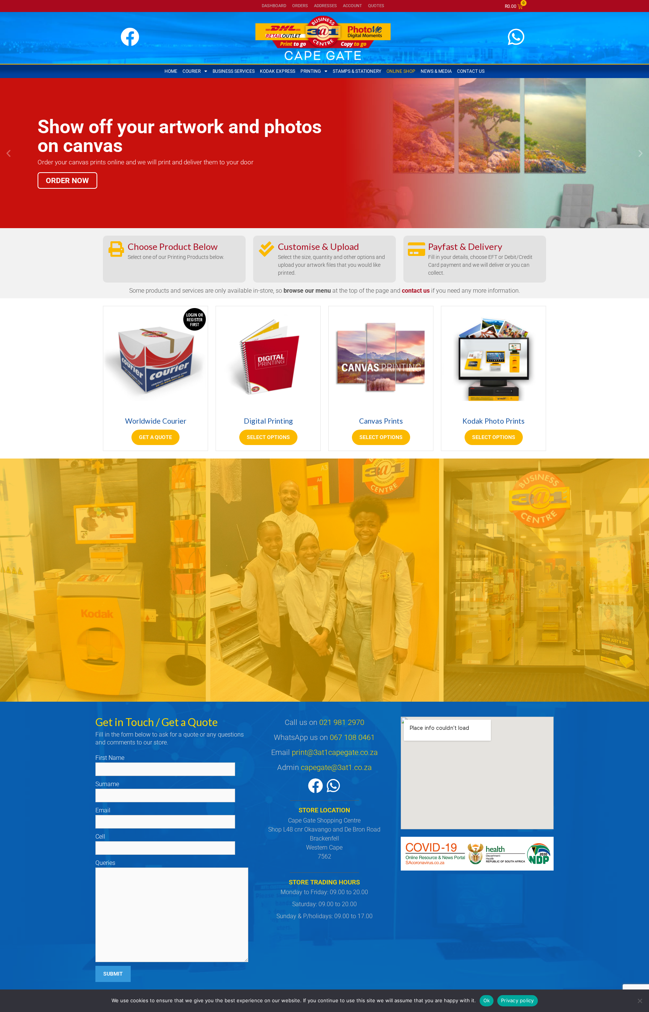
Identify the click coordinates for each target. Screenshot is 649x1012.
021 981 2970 (341, 722)
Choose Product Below (172, 246)
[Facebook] (315, 786)
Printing (310, 71)
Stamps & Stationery (357, 71)
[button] (8, 153)
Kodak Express (277, 71)
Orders (300, 5)
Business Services (234, 71)
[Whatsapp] (333, 786)
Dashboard (274, 5)
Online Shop (400, 71)
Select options (268, 437)
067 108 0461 (352, 737)
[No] (639, 1000)
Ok (486, 1000)
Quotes (376, 5)
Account (352, 5)
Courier (192, 71)
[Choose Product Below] (116, 249)
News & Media (436, 71)
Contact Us (470, 71)
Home (171, 71)
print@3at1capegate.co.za (335, 752)
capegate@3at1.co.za (336, 767)
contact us (416, 290)
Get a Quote (155, 437)
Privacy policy (517, 1000)
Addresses (325, 5)
